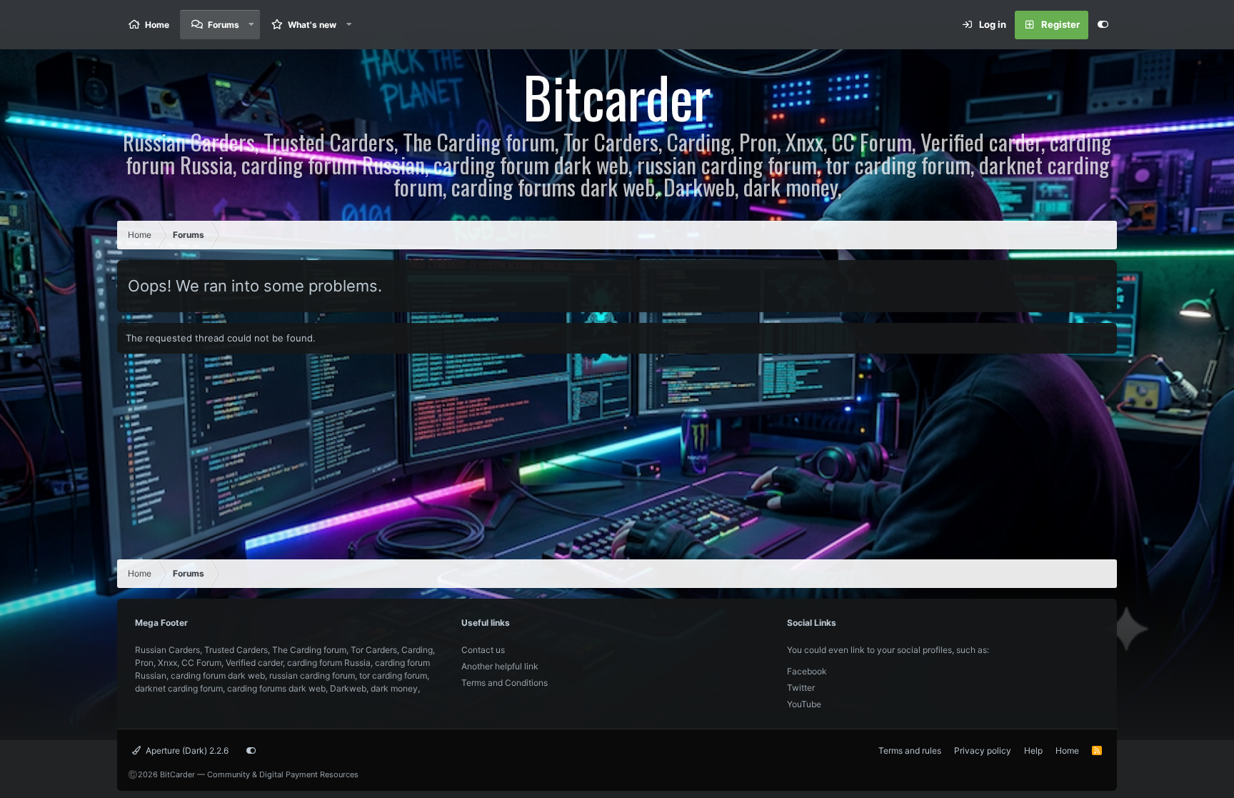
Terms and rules (909, 750)
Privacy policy (982, 750)
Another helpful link (499, 666)
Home (157, 24)
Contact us (483, 649)
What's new (312, 24)
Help (1033, 750)
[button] (251, 24)
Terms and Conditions (504, 682)
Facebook (807, 671)
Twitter (801, 687)
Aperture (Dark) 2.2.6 (186, 750)
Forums (223, 24)
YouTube (804, 704)
